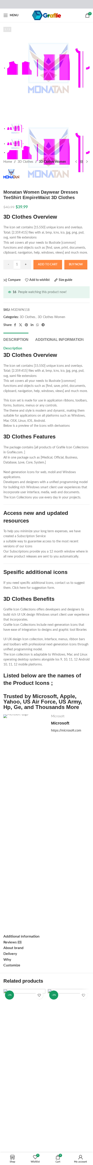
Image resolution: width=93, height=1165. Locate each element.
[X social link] (20, 325)
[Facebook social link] (15, 325)
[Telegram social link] (43, 325)
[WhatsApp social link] (37, 325)
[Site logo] (46, 15)
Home (7, 161)
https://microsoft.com (66, 730)
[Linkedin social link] (32, 325)
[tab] (15, 339)
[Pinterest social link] (26, 325)
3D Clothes (25, 161)
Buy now (76, 264)
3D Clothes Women (52, 161)
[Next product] (87, 162)
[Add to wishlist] (39, 995)
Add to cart (48, 264)
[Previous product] (76, 162)
